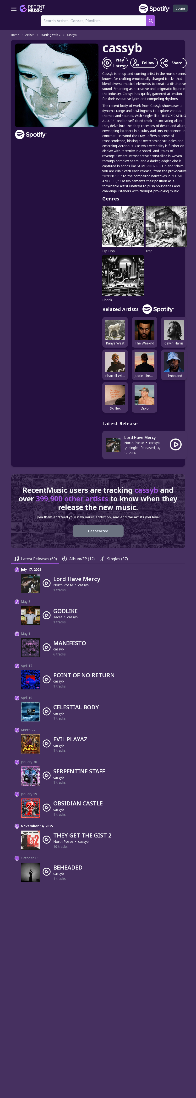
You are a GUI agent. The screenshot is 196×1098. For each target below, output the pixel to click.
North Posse (134, 442)
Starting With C (51, 35)
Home (15, 35)
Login (180, 8)
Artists (29, 35)
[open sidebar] (14, 8)
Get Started (98, 531)
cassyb (72, 35)
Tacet (57, 617)
